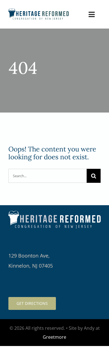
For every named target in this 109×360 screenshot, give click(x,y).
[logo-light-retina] (54, 213)
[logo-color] (38, 11)
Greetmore (54, 337)
